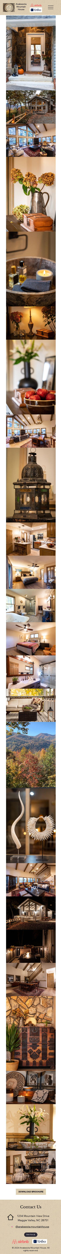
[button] (30, 1234)
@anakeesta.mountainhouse (32, 1226)
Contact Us (30, 1207)
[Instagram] (12, 1227)
